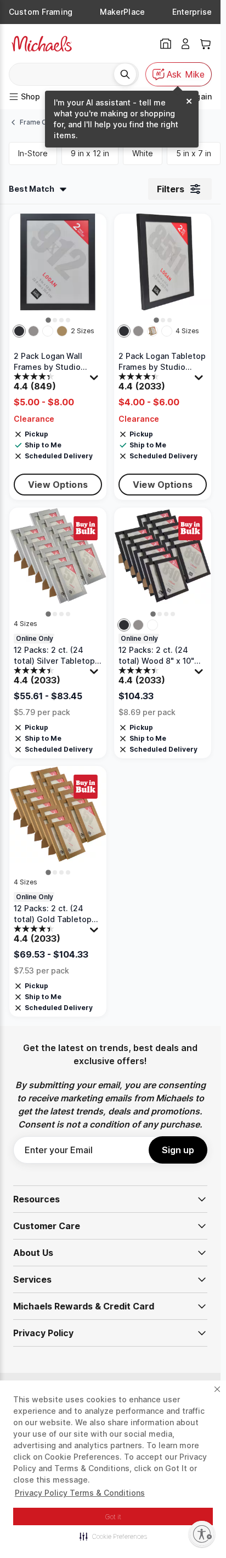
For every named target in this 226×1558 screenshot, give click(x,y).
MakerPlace (122, 11)
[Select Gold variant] (61, 331)
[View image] (48, 320)
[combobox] (65, 74)
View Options (58, 484)
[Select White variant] (47, 331)
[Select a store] (165, 43)
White (142, 153)
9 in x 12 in (90, 153)
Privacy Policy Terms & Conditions (80, 1492)
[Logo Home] (42, 43)
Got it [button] (113, 1517)
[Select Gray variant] (33, 331)
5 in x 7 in (193, 153)
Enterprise (192, 11)
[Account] (185, 43)
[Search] (125, 74)
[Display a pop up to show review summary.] (95, 380)
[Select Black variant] (19, 331)
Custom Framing (40, 11)
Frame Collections (49, 122)
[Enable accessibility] (202, 1534)
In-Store (33, 153)
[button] (113, 1536)
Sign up (178, 1149)
